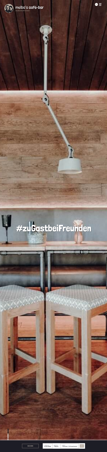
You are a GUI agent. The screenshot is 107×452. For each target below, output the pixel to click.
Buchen (30, 446)
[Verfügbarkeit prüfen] (82, 446)
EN (96, 4)
